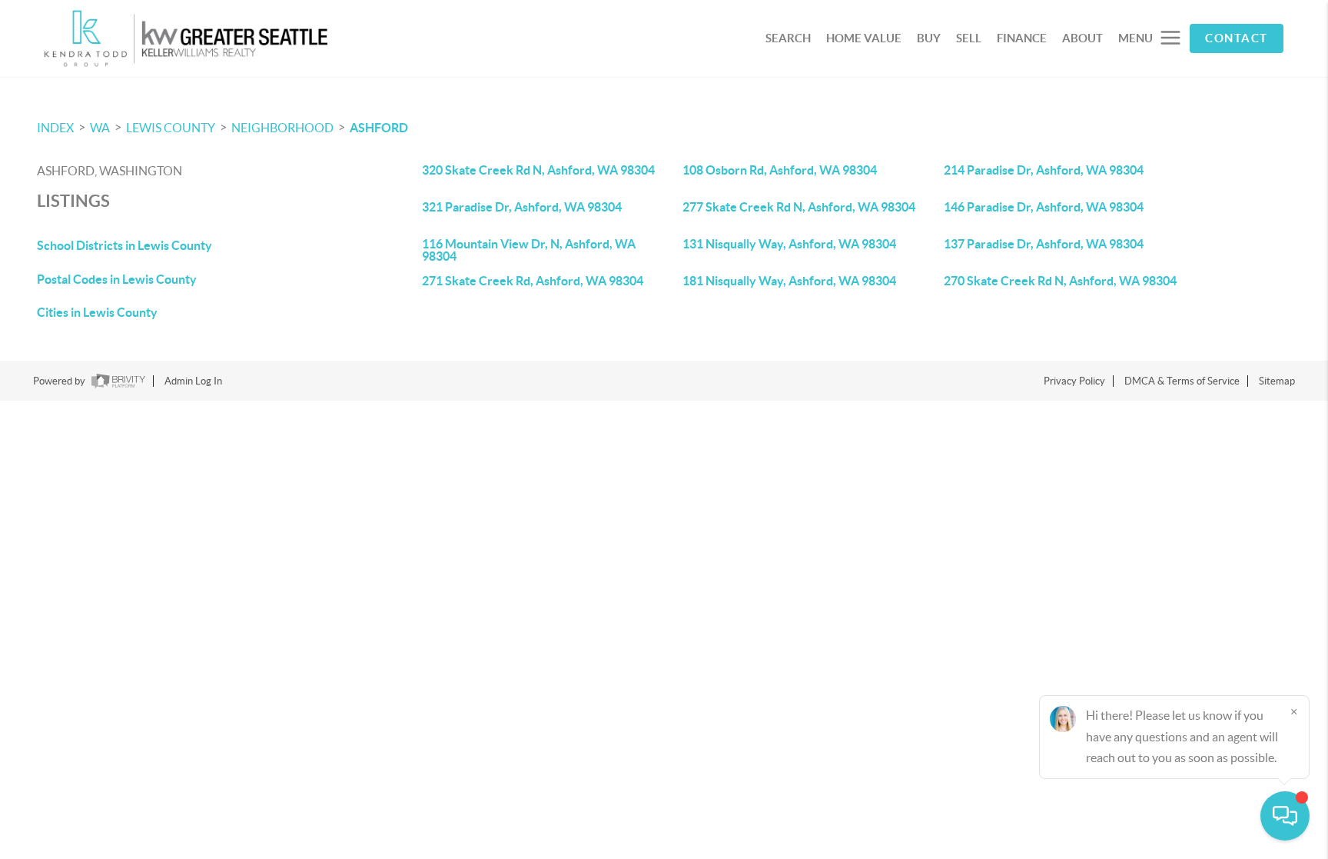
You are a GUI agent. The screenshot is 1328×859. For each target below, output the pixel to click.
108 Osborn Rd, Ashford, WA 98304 (779, 170)
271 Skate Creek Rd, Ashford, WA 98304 (532, 281)
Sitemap (1277, 381)
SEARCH (788, 38)
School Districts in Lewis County (124, 245)
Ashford (379, 128)
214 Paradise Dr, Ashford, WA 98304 (1044, 170)
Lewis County (170, 128)
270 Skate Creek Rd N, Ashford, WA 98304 (1060, 281)
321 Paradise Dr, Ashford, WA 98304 (522, 207)
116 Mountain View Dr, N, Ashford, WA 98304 (529, 250)
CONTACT (1236, 38)
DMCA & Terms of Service (1182, 381)
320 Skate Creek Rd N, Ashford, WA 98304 (538, 170)
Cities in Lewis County (97, 312)
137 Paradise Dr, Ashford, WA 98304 (1044, 244)
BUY (929, 38)
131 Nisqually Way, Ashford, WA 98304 (789, 244)
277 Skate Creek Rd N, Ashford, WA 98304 (798, 207)
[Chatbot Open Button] (1285, 816)
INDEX (55, 128)
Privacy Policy (1074, 381)
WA (100, 128)
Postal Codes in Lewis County (117, 279)
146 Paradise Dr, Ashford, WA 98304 (1044, 207)
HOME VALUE (863, 38)
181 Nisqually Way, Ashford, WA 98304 (789, 281)
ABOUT (1082, 38)
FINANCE (1022, 38)
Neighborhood (282, 128)
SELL (968, 38)
